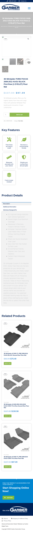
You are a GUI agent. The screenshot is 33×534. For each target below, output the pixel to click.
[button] (29, 8)
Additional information (9, 206)
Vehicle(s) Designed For (10, 210)
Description (6, 203)
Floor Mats (5, 26)
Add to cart (19, 114)
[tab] (16, 203)
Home (2, 26)
